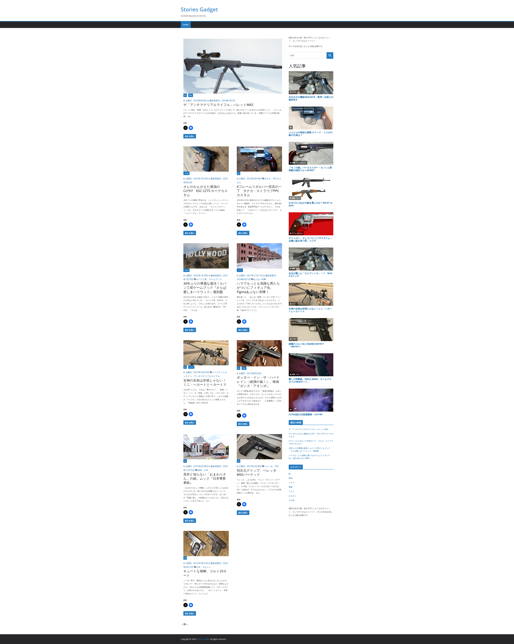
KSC (277, 466)
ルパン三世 (201, 279)
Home (186, 24)
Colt (206, 470)
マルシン (206, 567)
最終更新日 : (222, 100)
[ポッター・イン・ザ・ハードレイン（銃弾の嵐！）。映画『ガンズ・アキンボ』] (259, 353)
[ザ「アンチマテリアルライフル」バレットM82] (232, 66)
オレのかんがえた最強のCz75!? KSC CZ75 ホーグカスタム (205, 190)
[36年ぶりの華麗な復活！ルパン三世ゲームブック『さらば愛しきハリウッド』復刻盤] (206, 255)
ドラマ (240, 270)
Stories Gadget (199, 9)
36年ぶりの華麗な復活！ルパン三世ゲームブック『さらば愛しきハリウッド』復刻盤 (204, 287)
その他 (186, 173)
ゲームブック (215, 279)
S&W (199, 470)
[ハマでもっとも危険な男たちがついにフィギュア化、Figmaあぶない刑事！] (259, 255)
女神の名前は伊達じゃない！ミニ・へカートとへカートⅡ (204, 382)
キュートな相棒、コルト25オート (205, 573)
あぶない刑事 (259, 279)
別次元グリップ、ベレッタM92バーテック (256, 472)
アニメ (191, 367)
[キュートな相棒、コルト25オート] (206, 543)
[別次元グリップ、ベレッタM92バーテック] (259, 446)
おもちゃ (292, 495)
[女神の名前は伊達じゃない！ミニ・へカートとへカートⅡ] (206, 352)
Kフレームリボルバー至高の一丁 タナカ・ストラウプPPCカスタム (259, 190)
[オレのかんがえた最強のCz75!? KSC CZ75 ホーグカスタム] (206, 159)
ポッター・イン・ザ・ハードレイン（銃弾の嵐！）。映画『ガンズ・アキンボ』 (258, 381)
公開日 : (196, 100)
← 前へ (184, 624)
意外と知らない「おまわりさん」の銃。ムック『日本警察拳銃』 (204, 478)
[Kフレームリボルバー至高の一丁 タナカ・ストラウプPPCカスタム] (259, 159)
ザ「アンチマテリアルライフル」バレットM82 (218, 104)
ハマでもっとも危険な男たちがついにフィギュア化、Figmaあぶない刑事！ (258, 287)
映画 (190, 95)
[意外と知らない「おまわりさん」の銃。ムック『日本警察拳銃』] (206, 446)
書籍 (290, 487)
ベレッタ (268, 466)
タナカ (267, 178)
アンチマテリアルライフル (207, 376)
